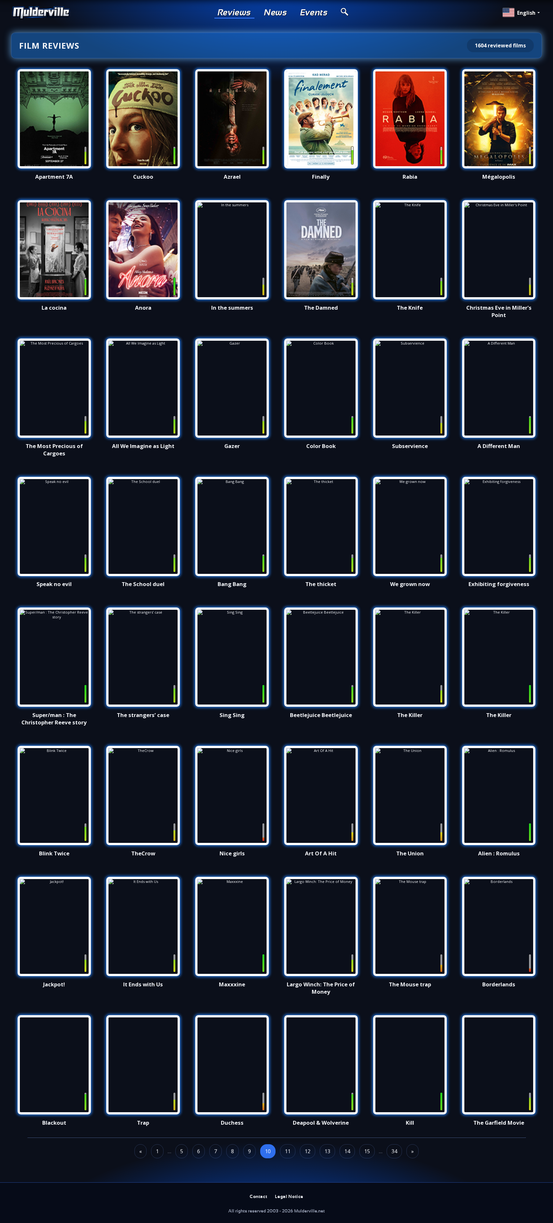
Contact (258, 1196)
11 (288, 1151)
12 (307, 1151)
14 (347, 1151)
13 (327, 1151)
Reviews (234, 12)
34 (394, 1151)
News (275, 12)
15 (367, 1151)
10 (268, 1151)
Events (314, 12)
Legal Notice (289, 1196)
